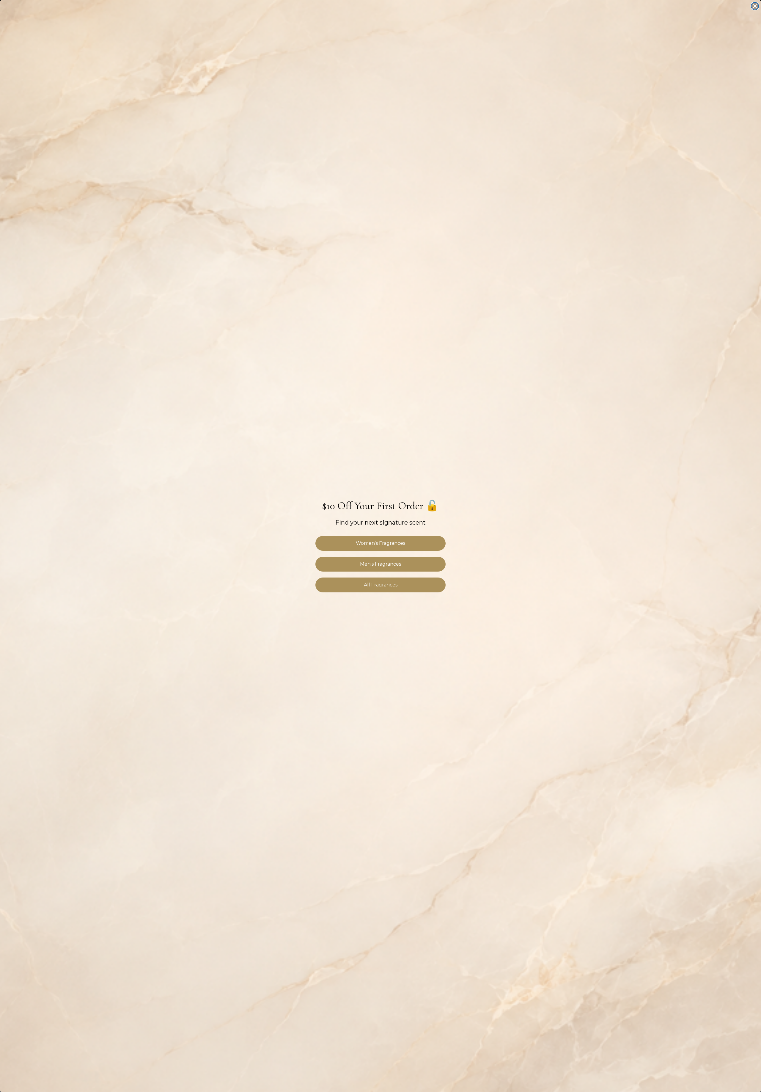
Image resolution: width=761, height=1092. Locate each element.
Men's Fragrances (380, 564)
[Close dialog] (755, 6)
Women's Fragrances (380, 543)
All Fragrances (380, 585)
